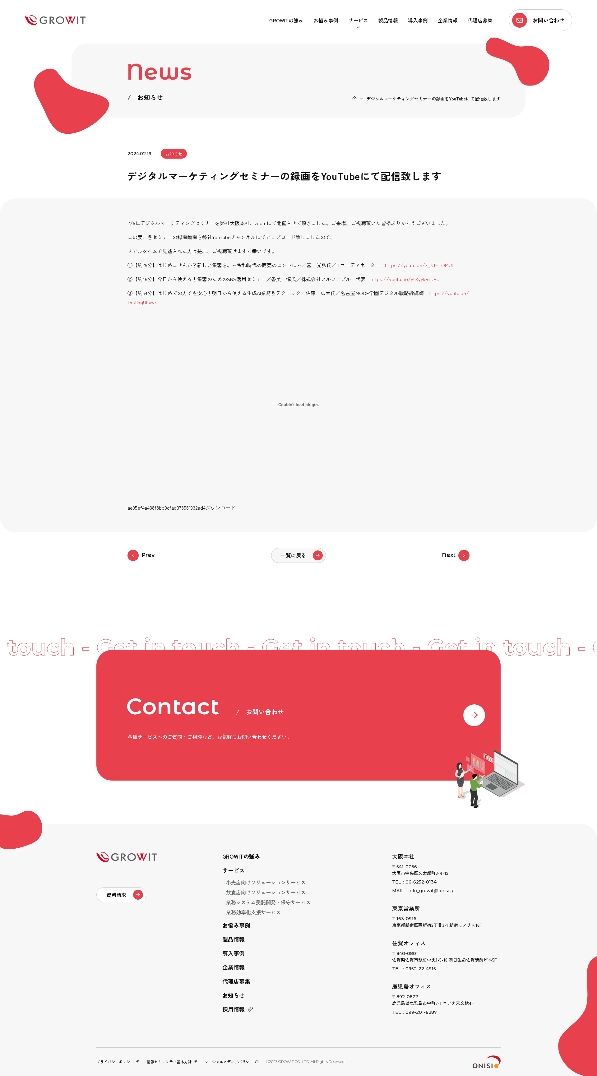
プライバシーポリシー (115, 1061)
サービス (358, 20)
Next (449, 555)
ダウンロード (220, 507)
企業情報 (448, 20)
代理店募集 (480, 20)
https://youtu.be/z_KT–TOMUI (419, 265)
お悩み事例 (325, 20)
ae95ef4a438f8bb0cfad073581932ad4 (166, 507)
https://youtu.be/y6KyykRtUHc (405, 279)
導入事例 (418, 20)
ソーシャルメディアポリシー (229, 1061)
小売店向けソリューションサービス (266, 882)
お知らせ (233, 995)
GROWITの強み (286, 20)
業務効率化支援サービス (253, 912)
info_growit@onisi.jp (431, 890)
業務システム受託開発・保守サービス (268, 902)
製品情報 (388, 20)
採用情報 (233, 1009)
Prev (148, 555)
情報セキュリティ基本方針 (169, 1061)
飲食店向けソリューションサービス (266, 892)
